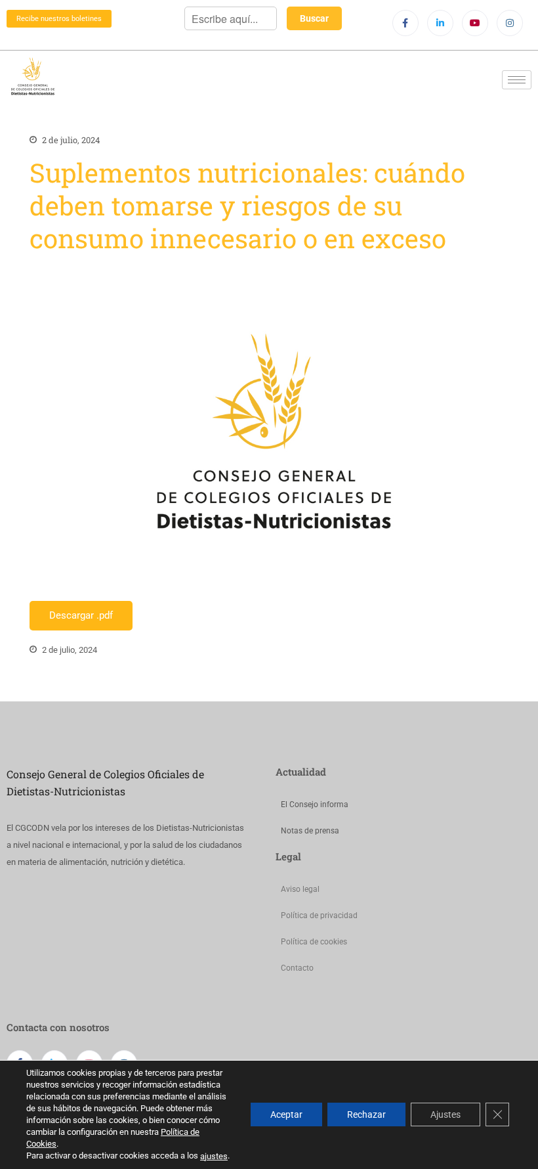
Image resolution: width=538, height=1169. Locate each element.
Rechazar (366, 1115)
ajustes (214, 1156)
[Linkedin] (440, 23)
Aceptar (286, 1115)
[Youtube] (475, 23)
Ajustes (445, 1115)
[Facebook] (405, 23)
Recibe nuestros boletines (59, 18)
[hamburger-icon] (516, 79)
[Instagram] (510, 23)
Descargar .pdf (81, 615)
